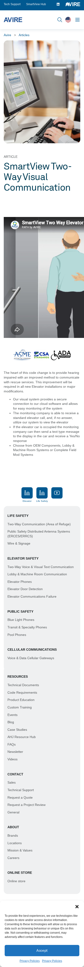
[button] (77, 906)
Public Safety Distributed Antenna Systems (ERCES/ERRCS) (38, 534)
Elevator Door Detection (25, 589)
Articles (24, 35)
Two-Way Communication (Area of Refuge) (39, 524)
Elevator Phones (19, 582)
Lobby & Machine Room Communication (37, 574)
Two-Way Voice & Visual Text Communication (40, 567)
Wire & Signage (18, 543)
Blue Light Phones (20, 620)
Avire (7, 35)
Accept (41, 950)
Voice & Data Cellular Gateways (30, 658)
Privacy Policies (30, 961)
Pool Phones (16, 635)
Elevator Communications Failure (31, 596)
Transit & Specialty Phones (27, 627)
